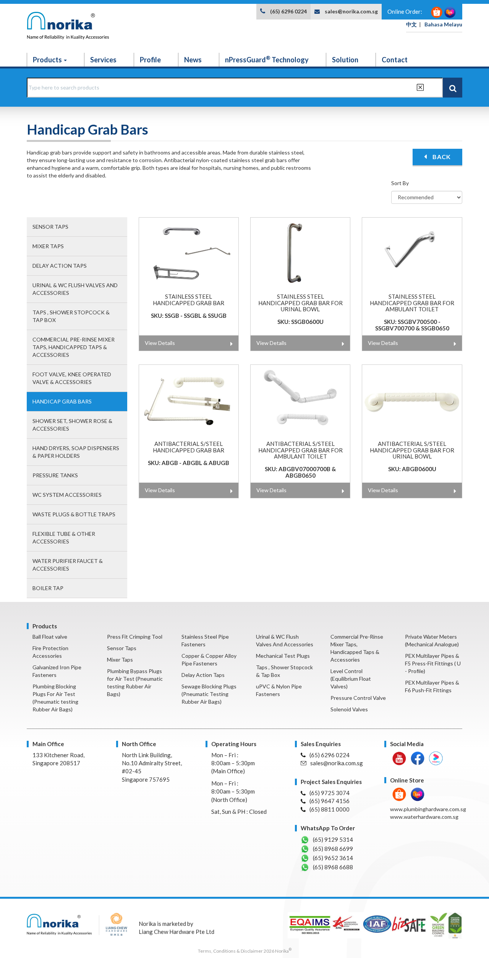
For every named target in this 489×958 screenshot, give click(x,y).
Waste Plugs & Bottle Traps (73, 514)
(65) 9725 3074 (329, 792)
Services (103, 59)
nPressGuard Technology (267, 59)
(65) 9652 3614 (333, 857)
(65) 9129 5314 (333, 839)
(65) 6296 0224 (288, 11)
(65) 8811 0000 (329, 809)
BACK (441, 156)
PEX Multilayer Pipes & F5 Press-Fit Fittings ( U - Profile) (433, 663)
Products (48, 59)
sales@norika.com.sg (351, 11)
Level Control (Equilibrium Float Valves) (350, 679)
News (193, 59)
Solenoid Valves (349, 709)
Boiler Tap (47, 588)
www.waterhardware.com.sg (424, 816)
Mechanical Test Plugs (283, 655)
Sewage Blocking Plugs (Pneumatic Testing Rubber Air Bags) (208, 694)
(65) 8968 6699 (333, 848)
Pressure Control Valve (358, 698)
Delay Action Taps (59, 265)
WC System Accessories (67, 494)
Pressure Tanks (55, 475)
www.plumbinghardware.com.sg (428, 809)
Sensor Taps (50, 226)
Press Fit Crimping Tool (134, 636)
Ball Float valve (49, 636)
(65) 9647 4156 (329, 800)
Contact (395, 59)
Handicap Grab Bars (62, 401)
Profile (150, 59)
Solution (345, 59)
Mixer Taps (48, 246)
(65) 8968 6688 (333, 867)
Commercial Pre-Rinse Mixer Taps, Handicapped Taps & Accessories (73, 347)
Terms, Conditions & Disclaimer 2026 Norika (244, 951)
